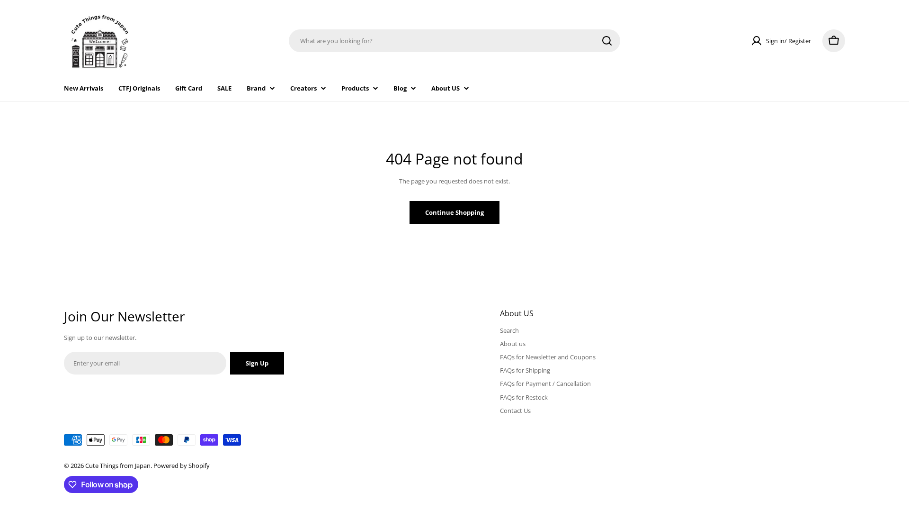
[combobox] (454, 40)
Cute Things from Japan (118, 465)
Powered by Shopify (181, 465)
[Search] (607, 40)
